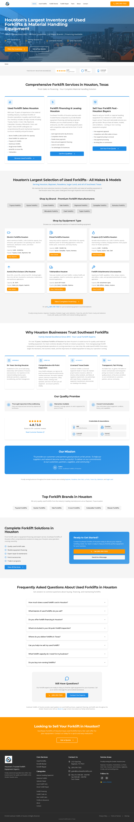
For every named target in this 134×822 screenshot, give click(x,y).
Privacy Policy (103, 816)
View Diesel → (55, 254)
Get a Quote (65, 740)
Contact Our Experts (77, 695)
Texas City (93, 479)
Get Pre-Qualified (65, 154)
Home (34, 4)
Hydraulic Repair (41, 781)
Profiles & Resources (43, 800)
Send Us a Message (99, 557)
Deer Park (81, 479)
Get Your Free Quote (108, 148)
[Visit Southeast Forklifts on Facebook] (102, 778)
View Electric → (13, 257)
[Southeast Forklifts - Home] (7, 3)
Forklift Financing (42, 791)
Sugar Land (109, 479)
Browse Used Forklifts (23, 158)
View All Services (14, 567)
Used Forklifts (43, 4)
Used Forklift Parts (42, 784)
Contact (85, 4)
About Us (60, 709)
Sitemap (127, 816)
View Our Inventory (15, 49)
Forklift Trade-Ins (42, 794)
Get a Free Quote (39, 49)
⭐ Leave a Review (105, 782)
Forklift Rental (53, 4)
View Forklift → (98, 289)
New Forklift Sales (42, 797)
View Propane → (98, 254)
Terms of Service (116, 816)
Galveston (100, 479)
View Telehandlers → (57, 289)
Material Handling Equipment (45, 775)
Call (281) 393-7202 (101, 551)
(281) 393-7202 (54, 307)
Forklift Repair (64, 4)
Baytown (67, 479)
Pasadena (74, 479)
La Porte (87, 479)
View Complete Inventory (65, 302)
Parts (72, 4)
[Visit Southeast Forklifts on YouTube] (106, 778)
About (79, 4)
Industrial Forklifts (42, 778)
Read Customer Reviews (34, 432)
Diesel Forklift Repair (43, 787)
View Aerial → (12, 289)
